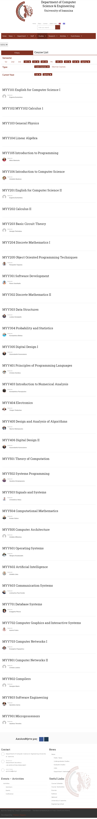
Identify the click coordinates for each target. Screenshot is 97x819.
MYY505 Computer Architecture (26, 530)
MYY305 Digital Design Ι (20, 347)
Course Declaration (57, 787)
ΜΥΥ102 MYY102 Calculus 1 (22, 108)
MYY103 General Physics (20, 123)
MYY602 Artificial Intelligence (25, 567)
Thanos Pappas (19, 815)
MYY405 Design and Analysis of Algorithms (34, 421)
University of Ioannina (58, 800)
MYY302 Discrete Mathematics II (26, 295)
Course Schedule (57, 783)
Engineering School (57, 804)
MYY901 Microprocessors (21, 716)
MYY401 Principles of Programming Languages (37, 365)
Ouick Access (75, 36)
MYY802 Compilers (16, 679)
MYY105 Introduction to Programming (30, 153)
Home (34, 23)
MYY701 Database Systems (22, 604)
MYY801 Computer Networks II (25, 660)
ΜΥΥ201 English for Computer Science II (32, 190)
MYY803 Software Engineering (25, 697)
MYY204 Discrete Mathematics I (26, 242)
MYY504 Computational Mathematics (30, 511)
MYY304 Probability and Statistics (27, 328)
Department (21, 36)
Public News (58, 758)
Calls (55, 768)
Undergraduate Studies (61, 761)
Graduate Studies (59, 765)
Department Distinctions (62, 771)
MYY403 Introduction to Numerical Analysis (35, 384)
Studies (41, 36)
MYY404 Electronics (17, 403)
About (39, 23)
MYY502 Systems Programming (25, 474)
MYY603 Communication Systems (27, 585)
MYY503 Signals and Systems (24, 492)
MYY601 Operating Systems (23, 548)
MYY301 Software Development (25, 276)
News (11, 36)
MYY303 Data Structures (20, 309)
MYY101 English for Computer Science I (31, 90)
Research (52, 36)
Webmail (54, 797)
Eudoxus (54, 794)
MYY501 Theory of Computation (25, 459)
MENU (3, 44)
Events (8, 790)
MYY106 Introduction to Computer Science (33, 172)
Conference (9, 794)
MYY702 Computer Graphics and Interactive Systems (41, 623)
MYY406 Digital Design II (21, 440)
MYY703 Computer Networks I (24, 641)
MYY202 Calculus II (16, 209)
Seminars (9, 787)
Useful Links (53, 23)
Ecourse (54, 790)
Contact (45, 23)
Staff (32, 36)
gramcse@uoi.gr (11, 771)
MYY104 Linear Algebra (19, 138)
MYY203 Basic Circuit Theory (24, 224)
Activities (63, 36)
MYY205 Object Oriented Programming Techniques (39, 257)
